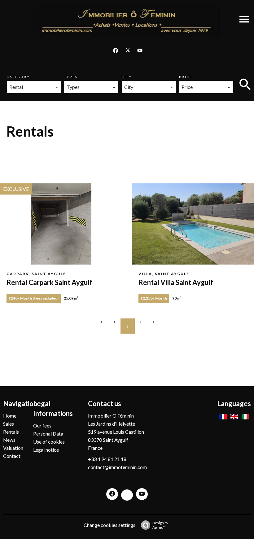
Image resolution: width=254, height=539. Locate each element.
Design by (160, 525)
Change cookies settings (109, 525)
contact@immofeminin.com (117, 467)
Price (185, 77)
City (127, 77)
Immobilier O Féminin (111, 415)
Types (71, 77)
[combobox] (34, 87)
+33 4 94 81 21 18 (107, 459)
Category (18, 77)
